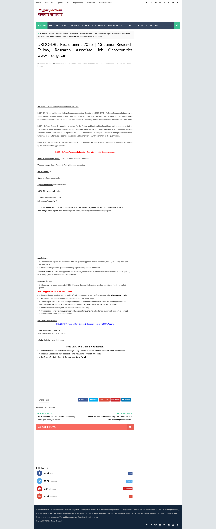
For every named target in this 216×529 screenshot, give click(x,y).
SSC (51, 25)
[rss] (164, 2)
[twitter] (147, 2)
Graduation (91, 3)
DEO (157, 25)
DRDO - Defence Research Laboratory (62, 34)
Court (129, 25)
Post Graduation (105, 3)
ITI (68, 3)
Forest (139, 25)
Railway (75, 25)
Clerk (149, 25)
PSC (57, 25)
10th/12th (49, 3)
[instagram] (160, 2)
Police (85, 25)
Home (38, 3)
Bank (65, 25)
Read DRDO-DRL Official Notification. (85, 346)
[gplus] (155, 2)
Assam (44, 34)
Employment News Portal (75, 357)
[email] (168, 2)
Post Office (98, 25)
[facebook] (151, 2)
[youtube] (173, 2)
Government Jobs (85, 34)
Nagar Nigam (115, 25)
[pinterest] (177, 2)
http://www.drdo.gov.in (117, 295)
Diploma (60, 3)
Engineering (78, 3)
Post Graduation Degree (102, 34)
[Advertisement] (134, 13)
